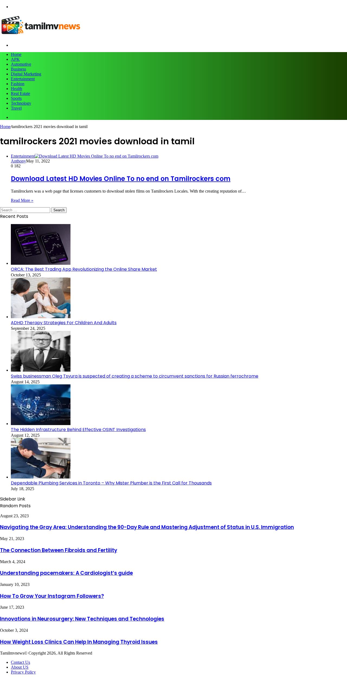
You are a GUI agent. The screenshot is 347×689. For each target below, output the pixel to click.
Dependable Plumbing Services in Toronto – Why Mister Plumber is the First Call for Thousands (111, 483)
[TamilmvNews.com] (40, 36)
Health (16, 88)
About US (19, 667)
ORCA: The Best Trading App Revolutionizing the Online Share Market (84, 269)
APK (15, 59)
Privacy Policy (23, 672)
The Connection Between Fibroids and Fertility (58, 550)
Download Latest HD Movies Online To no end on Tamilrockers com (120, 178)
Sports (16, 98)
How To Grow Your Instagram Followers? (52, 596)
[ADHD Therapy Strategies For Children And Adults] (40, 316)
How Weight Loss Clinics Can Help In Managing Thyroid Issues (79, 642)
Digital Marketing (26, 74)
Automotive (21, 64)
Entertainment (23, 78)
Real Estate (20, 93)
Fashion (17, 83)
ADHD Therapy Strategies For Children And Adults (64, 323)
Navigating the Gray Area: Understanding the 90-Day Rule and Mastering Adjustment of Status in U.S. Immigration (147, 527)
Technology (21, 103)
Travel (16, 108)
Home (16, 54)
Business (18, 69)
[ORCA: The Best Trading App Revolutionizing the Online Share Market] (40, 263)
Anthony (18, 161)
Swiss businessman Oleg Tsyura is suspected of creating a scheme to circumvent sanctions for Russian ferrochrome (134, 376)
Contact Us (20, 662)
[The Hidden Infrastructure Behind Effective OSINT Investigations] (40, 423)
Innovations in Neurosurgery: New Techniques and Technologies (82, 619)
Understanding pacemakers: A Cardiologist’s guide (66, 573)
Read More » (22, 200)
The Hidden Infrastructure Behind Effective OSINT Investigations (78, 429)
